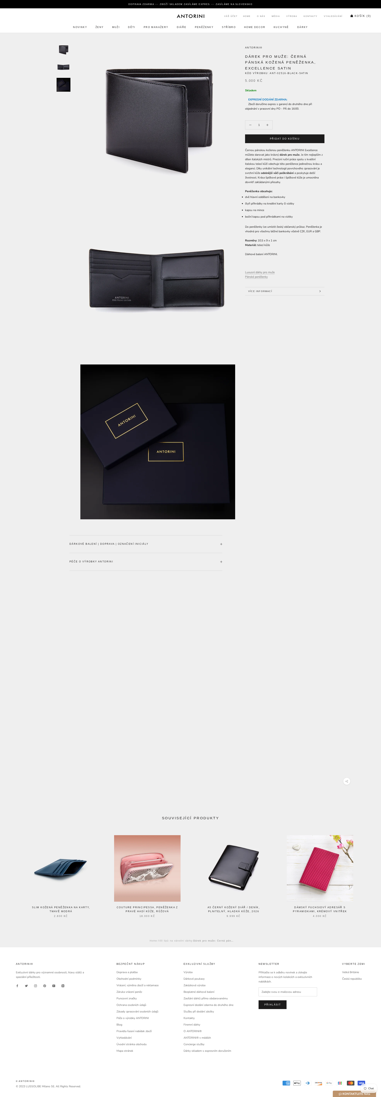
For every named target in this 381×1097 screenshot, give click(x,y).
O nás (261, 16)
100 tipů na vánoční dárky (175, 940)
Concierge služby (194, 1044)
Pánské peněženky (256, 277)
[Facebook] (17, 985)
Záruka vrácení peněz (129, 992)
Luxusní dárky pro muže (260, 272)
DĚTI (131, 27)
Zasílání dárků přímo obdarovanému (206, 998)
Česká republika (352, 979)
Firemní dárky (192, 1025)
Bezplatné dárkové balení (199, 992)
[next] (368, 872)
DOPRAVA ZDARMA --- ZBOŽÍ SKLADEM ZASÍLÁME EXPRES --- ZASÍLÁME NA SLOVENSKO (190, 4)
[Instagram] (35, 985)
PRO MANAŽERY (156, 27)
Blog (119, 1025)
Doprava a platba (127, 972)
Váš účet (231, 16)
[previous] (12, 872)
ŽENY (99, 27)
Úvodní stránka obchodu (131, 1044)
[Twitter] (26, 985)
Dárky (302, 27)
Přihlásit (272, 1004)
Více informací (260, 291)
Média (276, 16)
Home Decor (254, 27)
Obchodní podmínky (128, 979)
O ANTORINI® (193, 1031)
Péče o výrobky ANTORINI (91, 561)
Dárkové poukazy (194, 979)
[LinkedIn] (63, 985)
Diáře (182, 27)
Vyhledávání (333, 16)
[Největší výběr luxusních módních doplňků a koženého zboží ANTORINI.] (190, 16)
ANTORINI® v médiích (197, 1038)
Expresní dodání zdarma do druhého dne (208, 1005)
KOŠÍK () (363, 16)
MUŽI (116, 27)
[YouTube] (53, 985)
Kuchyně (281, 27)
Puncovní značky (126, 998)
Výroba (291, 16)
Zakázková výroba (194, 985)
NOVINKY (80, 27)
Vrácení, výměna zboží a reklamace (137, 985)
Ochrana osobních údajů (131, 1005)
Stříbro (229, 27)
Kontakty (311, 16)
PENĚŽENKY (204, 27)
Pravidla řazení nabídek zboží (134, 1031)
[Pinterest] (44, 985)
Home (247, 16)
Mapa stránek (124, 1051)
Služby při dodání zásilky (199, 1011)
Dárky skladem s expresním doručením (207, 1051)
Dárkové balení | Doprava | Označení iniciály (109, 544)
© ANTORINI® (25, 1081)
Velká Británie (350, 972)
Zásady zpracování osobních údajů (137, 1011)
